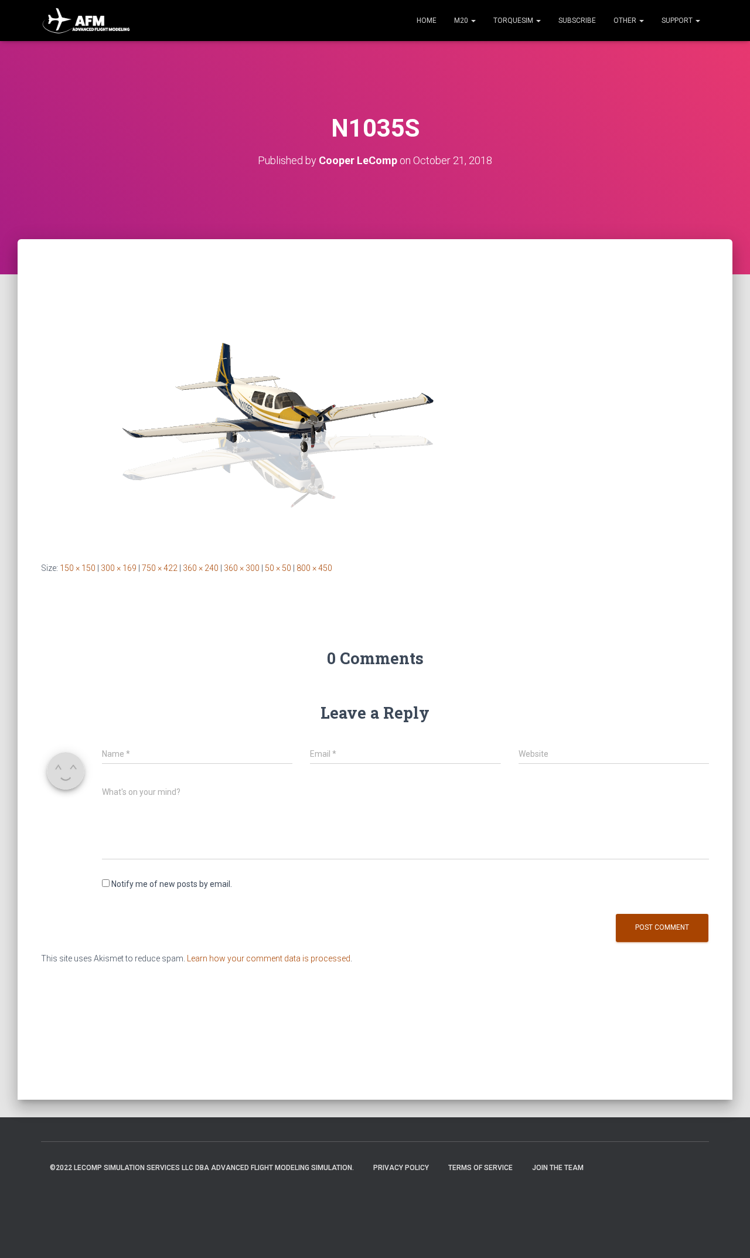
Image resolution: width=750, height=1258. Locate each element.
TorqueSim (514, 20)
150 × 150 (78, 568)
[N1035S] (275, 411)
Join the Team (558, 1168)
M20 (462, 20)
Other (625, 20)
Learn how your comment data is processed (268, 958)
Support (678, 20)
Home (427, 20)
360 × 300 (242, 568)
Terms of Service (480, 1168)
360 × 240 (201, 568)
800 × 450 (314, 568)
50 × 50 (278, 568)
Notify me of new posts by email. (171, 884)
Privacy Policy (401, 1168)
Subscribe (577, 20)
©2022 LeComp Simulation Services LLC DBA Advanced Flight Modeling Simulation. (202, 1168)
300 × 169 (119, 568)
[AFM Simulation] (86, 20)
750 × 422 (160, 568)
